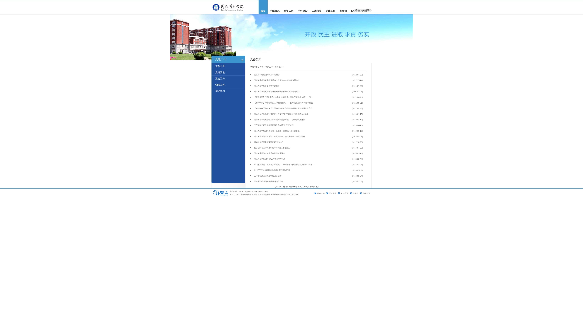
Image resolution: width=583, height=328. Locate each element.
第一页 (300, 187)
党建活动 (220, 72)
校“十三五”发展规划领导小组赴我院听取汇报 (272, 170)
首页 (263, 11)
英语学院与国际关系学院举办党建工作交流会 (272, 148)
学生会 (355, 193)
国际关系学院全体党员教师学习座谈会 (269, 153)
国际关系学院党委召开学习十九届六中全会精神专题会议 (277, 80)
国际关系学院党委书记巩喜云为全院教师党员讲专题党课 (277, 92)
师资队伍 (288, 11)
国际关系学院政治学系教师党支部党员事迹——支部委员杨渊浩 (279, 120)
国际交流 (366, 193)
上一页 (306, 187)
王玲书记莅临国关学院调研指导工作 (268, 181)
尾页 (317, 187)
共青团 (343, 11)
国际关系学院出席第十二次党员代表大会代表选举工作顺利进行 (279, 136)
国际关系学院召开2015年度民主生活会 (270, 159)
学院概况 (275, 11)
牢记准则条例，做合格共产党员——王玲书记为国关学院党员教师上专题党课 (284, 165)
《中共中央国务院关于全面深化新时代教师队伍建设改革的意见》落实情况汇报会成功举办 (284, 108)
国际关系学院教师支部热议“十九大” (268, 142)
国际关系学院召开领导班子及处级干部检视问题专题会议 (277, 131)
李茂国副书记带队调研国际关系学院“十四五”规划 (273, 125)
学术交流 (332, 193)
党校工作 (220, 85)
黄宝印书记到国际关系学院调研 (267, 75)
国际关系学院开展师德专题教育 (267, 86)
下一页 (312, 187)
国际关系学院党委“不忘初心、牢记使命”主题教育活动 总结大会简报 (281, 114)
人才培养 (316, 11)
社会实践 (344, 193)
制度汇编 (321, 193)
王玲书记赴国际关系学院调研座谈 (267, 176)
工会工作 (220, 78)
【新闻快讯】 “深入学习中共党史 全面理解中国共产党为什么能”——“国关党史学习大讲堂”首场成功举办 (284, 97)
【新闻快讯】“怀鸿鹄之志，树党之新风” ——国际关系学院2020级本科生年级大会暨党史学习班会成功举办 (284, 103)
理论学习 (220, 91)
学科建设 (302, 11)
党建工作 (330, 11)
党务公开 (220, 66)
